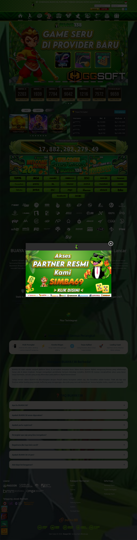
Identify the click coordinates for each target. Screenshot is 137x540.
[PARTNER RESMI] (68, 273)
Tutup (111, 243)
